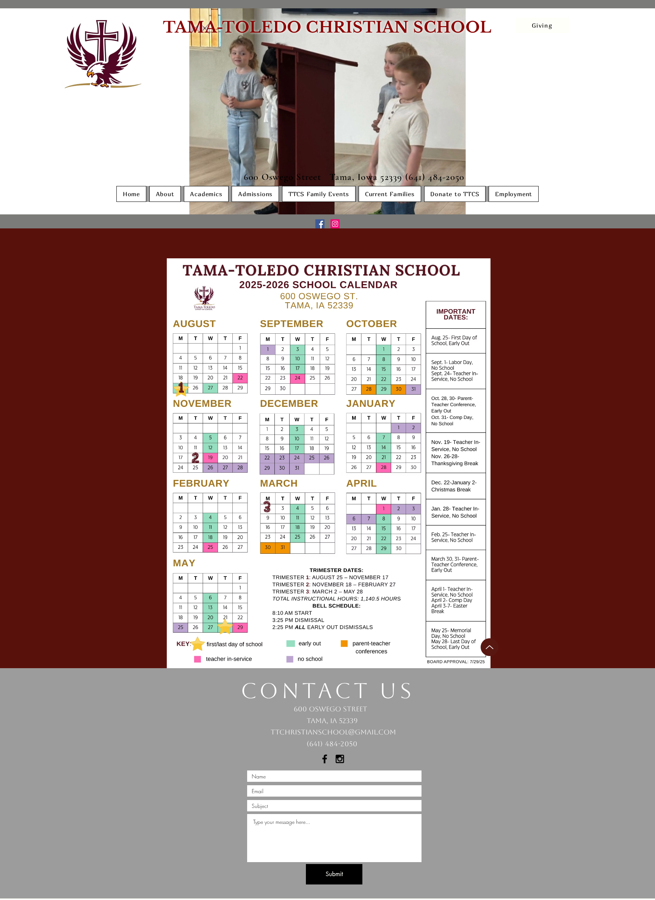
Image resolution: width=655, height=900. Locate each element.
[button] (165, 194)
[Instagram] (335, 223)
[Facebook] (319, 223)
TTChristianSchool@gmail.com (333, 732)
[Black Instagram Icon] (340, 759)
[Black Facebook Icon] (325, 759)
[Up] (489, 647)
